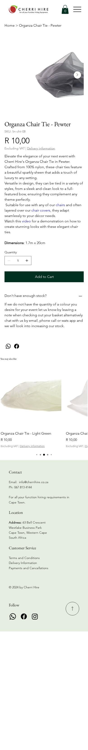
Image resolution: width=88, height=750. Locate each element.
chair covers (40, 210)
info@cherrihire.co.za (33, 482)
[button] (65, 9)
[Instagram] (35, 616)
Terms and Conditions (24, 558)
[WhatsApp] (8, 346)
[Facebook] (16, 346)
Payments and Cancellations (29, 568)
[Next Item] (77, 75)
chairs (60, 205)
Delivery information (32, 446)
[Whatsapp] (13, 616)
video (27, 221)
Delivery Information (23, 563)
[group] (44, 407)
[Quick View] (31, 396)
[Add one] (26, 260)
